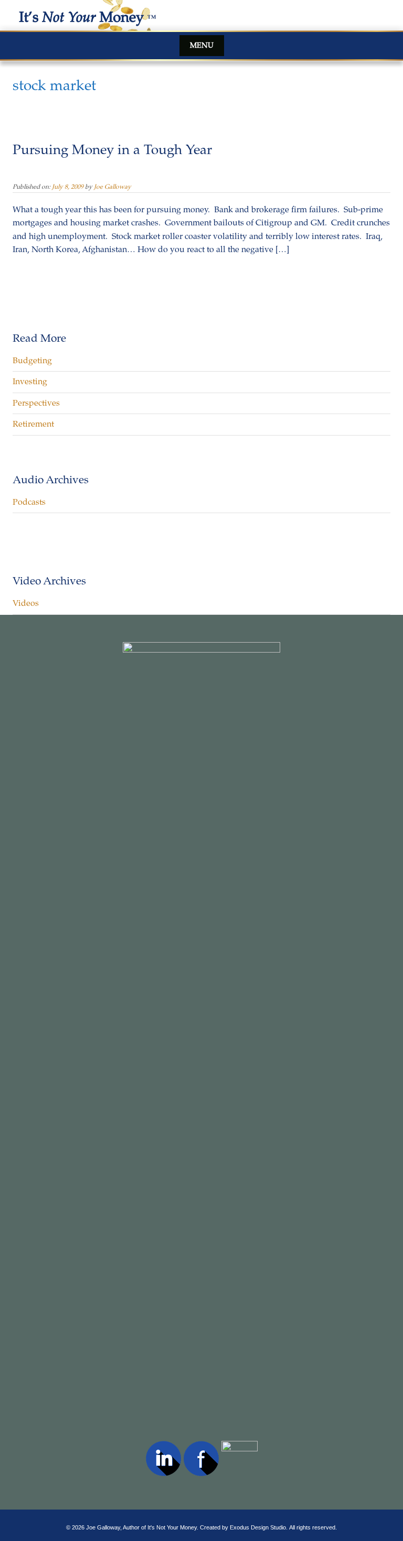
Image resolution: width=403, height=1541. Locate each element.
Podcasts (29, 502)
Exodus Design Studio (258, 1527)
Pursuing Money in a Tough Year (112, 150)
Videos (26, 603)
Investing (30, 381)
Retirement (33, 424)
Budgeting (32, 360)
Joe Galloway (112, 186)
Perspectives (36, 403)
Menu (202, 45)
